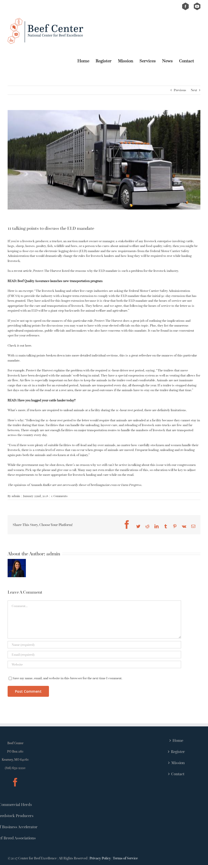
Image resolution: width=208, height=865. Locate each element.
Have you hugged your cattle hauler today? (47, 400)
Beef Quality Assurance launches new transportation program (60, 281)
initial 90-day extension (168, 296)
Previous (180, 90)
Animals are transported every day (103, 385)
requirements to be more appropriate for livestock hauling (56, 475)
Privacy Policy (100, 858)
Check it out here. (20, 345)
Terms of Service (125, 858)
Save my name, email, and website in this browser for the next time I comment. (67, 678)
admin (16, 496)
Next (194, 90)
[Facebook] (15, 782)
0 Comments (59, 496)
